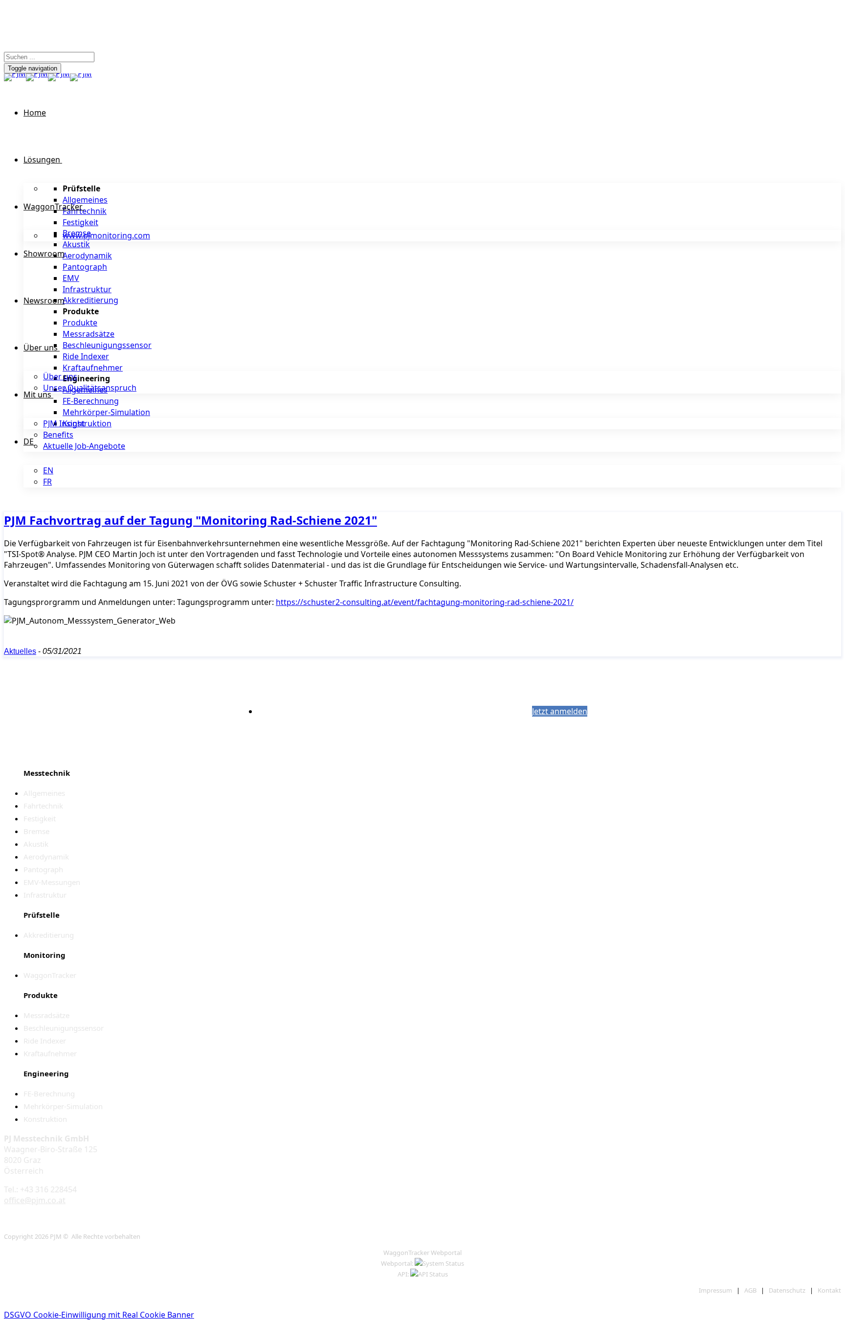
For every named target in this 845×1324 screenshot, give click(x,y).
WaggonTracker (53, 206)
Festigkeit (80, 222)
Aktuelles (20, 651)
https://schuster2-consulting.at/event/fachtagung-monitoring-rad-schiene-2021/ (425, 602)
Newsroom (44, 300)
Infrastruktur (87, 289)
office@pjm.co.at (35, 1200)
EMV (71, 278)
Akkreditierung (90, 300)
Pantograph (85, 266)
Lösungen (41, 159)
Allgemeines (85, 199)
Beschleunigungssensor (107, 345)
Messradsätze (88, 333)
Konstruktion (87, 423)
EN (48, 470)
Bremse (36, 831)
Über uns (40, 347)
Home (34, 112)
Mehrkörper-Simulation (106, 412)
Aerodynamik (87, 255)
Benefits (58, 434)
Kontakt (829, 1290)
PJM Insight (64, 423)
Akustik (76, 244)
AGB (750, 1290)
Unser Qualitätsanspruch (89, 387)
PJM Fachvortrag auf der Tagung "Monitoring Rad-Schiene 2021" (190, 520)
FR (47, 481)
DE (28, 441)
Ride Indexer (86, 356)
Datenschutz (787, 1290)
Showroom (44, 253)
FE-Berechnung (91, 400)
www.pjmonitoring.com (106, 235)
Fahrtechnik (85, 211)
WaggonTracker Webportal (422, 1252)
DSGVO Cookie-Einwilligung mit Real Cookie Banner (99, 1314)
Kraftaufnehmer (93, 367)
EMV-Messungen (51, 882)
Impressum (715, 1290)
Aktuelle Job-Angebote (84, 446)
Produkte (80, 322)
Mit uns (37, 394)
